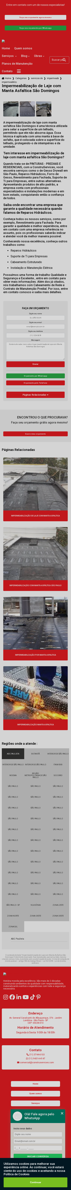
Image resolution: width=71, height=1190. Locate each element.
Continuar (35, 1182)
